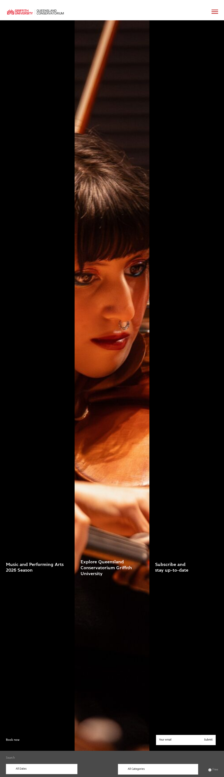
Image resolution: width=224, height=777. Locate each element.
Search (10, 757)
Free (215, 769)
